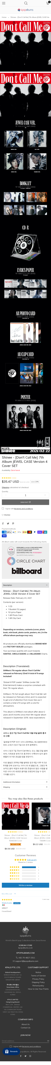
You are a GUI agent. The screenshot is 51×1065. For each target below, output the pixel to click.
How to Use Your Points (38, 989)
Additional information (11, 782)
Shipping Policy (38, 982)
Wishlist (7, 515)
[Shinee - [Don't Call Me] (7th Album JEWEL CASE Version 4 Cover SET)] (25, 46)
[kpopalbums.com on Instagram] (30, 1056)
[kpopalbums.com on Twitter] (25, 1056)
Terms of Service (38, 975)
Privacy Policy (38, 979)
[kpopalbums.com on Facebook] (20, 1056)
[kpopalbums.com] (25, 10)
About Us (26, 1024)
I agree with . (19, 509)
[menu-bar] (3, 3)
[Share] (3, 523)
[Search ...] (26, 3)
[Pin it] (13, 523)
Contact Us (25, 1028)
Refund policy (38, 985)
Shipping (5, 487)
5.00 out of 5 (32, 860)
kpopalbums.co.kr (25, 948)
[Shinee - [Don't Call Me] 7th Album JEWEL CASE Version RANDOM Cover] (15, 816)
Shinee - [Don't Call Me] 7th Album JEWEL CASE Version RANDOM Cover (15, 839)
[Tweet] (8, 523)
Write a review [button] (25, 885)
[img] (7, 900)
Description (7, 585)
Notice (38, 972)
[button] (6, 478)
